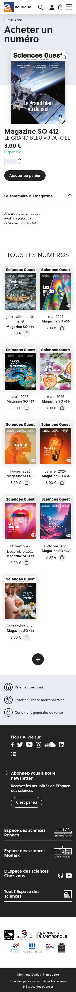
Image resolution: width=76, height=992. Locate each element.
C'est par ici (26, 802)
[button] (64, 57)
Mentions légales (29, 974)
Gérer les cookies (54, 981)
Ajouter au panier (25, 175)
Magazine (15, 20)
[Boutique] (9, 7)
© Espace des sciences (38, 986)
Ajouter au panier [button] (26, 333)
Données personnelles (25, 981)
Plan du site (51, 974)
